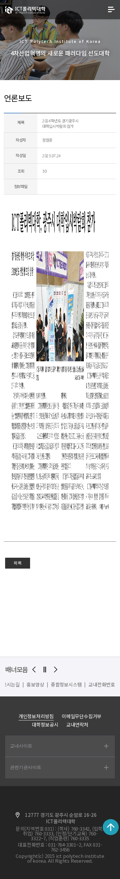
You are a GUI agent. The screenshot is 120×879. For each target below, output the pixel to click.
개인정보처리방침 (36, 716)
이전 (34, 669)
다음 (55, 669)
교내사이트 (21, 745)
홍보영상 (35, 684)
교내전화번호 (101, 684)
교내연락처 (77, 724)
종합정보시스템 (66, 684)
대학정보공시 (45, 724)
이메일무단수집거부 (81, 716)
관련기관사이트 (25, 767)
